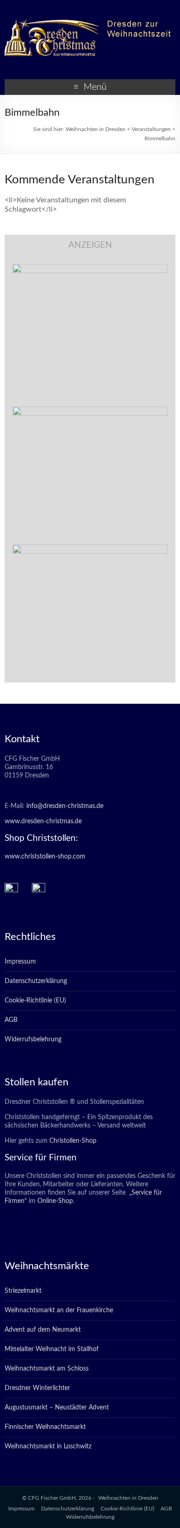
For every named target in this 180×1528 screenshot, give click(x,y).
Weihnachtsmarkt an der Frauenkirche (59, 1310)
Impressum (20, 961)
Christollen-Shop (72, 1141)
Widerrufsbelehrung (33, 1039)
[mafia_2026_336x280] (90, 549)
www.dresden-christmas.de (43, 821)
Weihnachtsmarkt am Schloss (47, 1368)
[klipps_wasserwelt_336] (90, 268)
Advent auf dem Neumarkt (43, 1330)
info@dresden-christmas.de (64, 806)
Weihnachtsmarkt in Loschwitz (48, 1446)
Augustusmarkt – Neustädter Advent (57, 1407)
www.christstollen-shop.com (45, 856)
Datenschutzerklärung (36, 981)
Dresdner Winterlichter (37, 1388)
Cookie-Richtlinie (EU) (35, 1000)
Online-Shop (54, 1201)
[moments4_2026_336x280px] (90, 411)
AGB (11, 1020)
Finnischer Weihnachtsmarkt (45, 1427)
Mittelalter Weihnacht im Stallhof (52, 1349)
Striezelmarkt (23, 1291)
